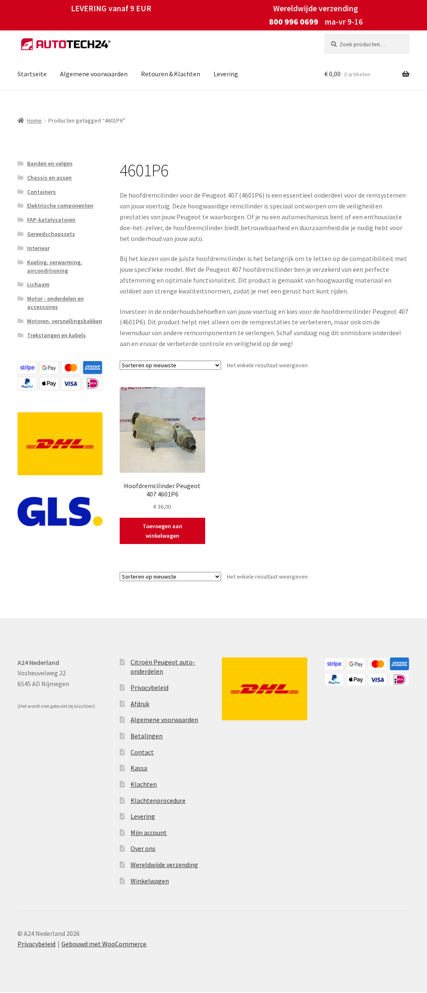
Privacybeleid (149, 687)
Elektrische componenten (60, 205)
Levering (226, 74)
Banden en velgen (50, 163)
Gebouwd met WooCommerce (103, 944)
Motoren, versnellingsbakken (64, 321)
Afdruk (140, 704)
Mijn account (149, 832)
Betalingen (147, 736)
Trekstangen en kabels (56, 335)
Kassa (139, 768)
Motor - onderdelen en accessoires (55, 303)
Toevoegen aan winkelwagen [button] (162, 530)
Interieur (38, 248)
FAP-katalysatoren (51, 219)
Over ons (143, 848)
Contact (142, 752)
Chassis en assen (49, 177)
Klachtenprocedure (158, 800)
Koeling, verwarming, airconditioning (54, 266)
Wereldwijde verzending (164, 864)
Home (34, 120)
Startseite (32, 74)
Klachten (144, 784)
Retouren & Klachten (170, 74)
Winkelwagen (150, 881)
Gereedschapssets (51, 234)
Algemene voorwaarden (94, 74)
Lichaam (38, 284)
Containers (41, 192)
